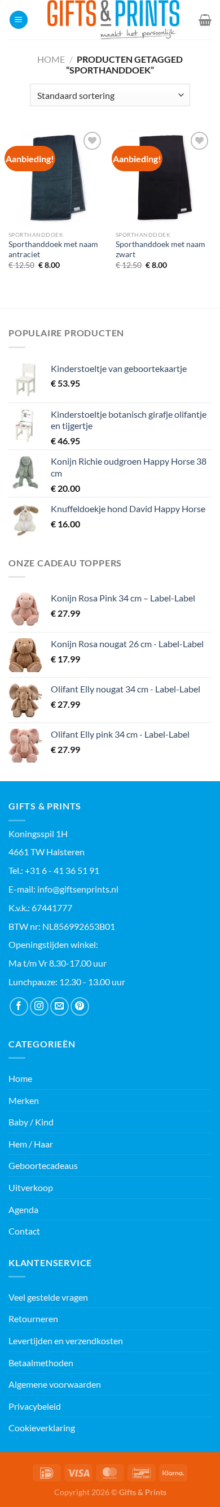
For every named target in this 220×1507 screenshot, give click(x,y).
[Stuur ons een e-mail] (59, 1006)
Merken (23, 1100)
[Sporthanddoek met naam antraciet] (56, 177)
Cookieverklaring (41, 1427)
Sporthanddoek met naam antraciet (53, 249)
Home (51, 59)
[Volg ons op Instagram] (39, 1006)
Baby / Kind (31, 1121)
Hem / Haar (30, 1143)
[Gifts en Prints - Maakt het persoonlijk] (113, 20)
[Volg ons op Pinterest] (80, 1006)
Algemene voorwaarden (54, 1384)
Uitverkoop (30, 1187)
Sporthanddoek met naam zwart (160, 249)
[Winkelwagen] (205, 19)
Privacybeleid (34, 1406)
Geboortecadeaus (43, 1165)
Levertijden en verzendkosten (65, 1340)
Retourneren (33, 1318)
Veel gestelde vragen (48, 1297)
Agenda (23, 1209)
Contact (24, 1230)
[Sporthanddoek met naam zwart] (164, 177)
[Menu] (19, 20)
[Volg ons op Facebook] (19, 1006)
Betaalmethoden (40, 1362)
